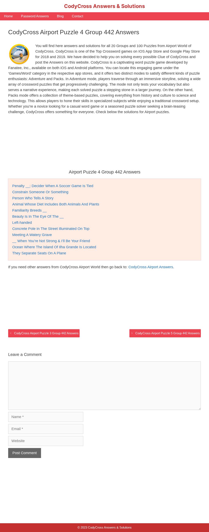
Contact (77, 16)
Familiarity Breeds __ (29, 210)
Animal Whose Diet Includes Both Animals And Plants (55, 204)
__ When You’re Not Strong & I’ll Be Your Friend (51, 241)
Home (8, 16)
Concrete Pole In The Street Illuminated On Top (50, 229)
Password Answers (35, 16)
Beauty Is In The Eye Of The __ (38, 216)
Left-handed (22, 223)
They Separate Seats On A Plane (39, 253)
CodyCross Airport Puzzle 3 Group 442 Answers (46, 333)
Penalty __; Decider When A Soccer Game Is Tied (52, 186)
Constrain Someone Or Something (40, 192)
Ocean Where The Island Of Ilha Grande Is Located (54, 247)
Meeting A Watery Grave (32, 235)
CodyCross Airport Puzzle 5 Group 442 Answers (167, 333)
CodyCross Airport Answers (150, 267)
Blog (60, 16)
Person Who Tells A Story (32, 198)
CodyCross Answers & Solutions (104, 6)
